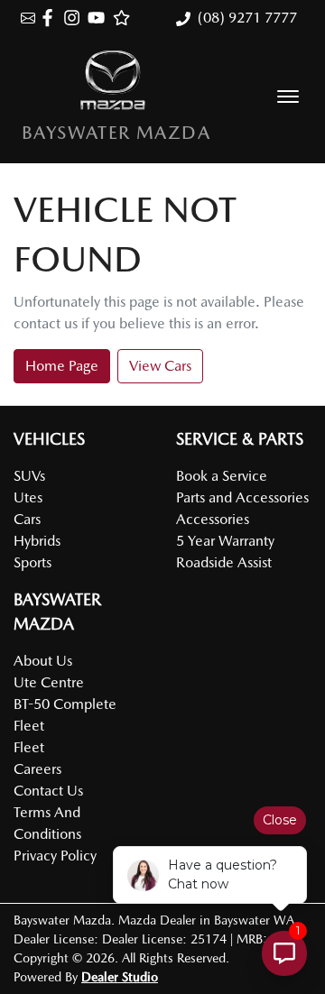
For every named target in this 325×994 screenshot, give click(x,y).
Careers (37, 769)
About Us (43, 660)
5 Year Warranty (225, 540)
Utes (28, 497)
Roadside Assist (224, 562)
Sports (32, 562)
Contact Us (48, 790)
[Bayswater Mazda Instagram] (75, 17)
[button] (288, 96)
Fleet (29, 747)
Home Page (61, 365)
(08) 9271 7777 (247, 17)
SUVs (29, 475)
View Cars (160, 365)
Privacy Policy (55, 855)
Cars (27, 519)
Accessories (212, 519)
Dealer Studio (119, 977)
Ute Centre (49, 682)
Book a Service (221, 475)
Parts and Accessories (242, 497)
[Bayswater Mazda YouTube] (100, 17)
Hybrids (37, 540)
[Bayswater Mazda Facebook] (51, 17)
